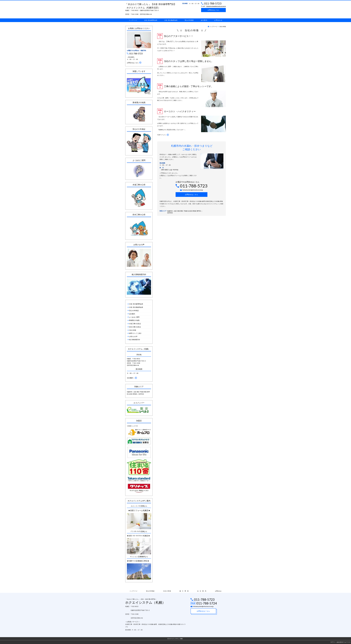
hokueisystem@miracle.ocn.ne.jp (216, 6)
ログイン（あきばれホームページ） (341, 642)
